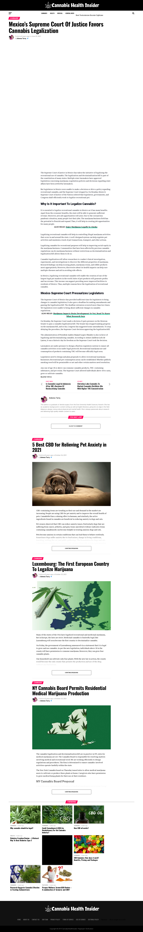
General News (69, 13)
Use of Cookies (81, 919)
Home (19, 919)
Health (52, 13)
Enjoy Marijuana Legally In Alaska (81, 227)
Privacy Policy (55, 919)
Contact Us (35, 919)
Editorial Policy (93, 919)
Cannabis (44, 13)
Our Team (45, 919)
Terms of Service (67, 919)
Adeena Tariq (21, 38)
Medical (59, 13)
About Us (26, 919)
